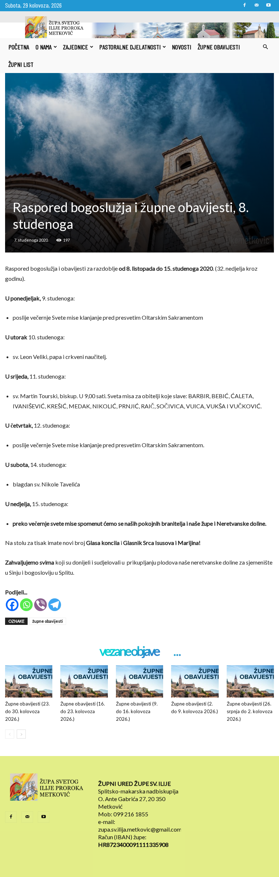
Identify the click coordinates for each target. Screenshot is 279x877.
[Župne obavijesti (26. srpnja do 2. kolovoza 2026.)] (250, 681)
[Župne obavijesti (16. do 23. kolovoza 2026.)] (84, 681)
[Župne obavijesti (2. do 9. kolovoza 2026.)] (194, 681)
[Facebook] (244, 5)
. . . (176, 651)
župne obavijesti (47, 621)
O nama (44, 47)
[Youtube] (268, 5)
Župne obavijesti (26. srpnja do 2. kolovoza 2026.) (249, 711)
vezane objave (129, 651)
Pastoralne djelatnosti (130, 47)
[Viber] (40, 604)
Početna (18, 47)
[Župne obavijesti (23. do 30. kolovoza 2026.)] (28, 681)
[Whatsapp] (26, 604)
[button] (265, 47)
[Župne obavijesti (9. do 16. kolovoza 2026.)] (139, 681)
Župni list (20, 64)
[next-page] (21, 734)
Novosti (181, 47)
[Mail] (256, 5)
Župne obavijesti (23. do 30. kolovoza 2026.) (27, 711)
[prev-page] (9, 734)
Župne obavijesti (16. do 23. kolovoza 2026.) (82, 711)
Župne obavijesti (219, 47)
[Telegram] (54, 604)
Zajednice (75, 47)
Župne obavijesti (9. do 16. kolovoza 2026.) (137, 711)
